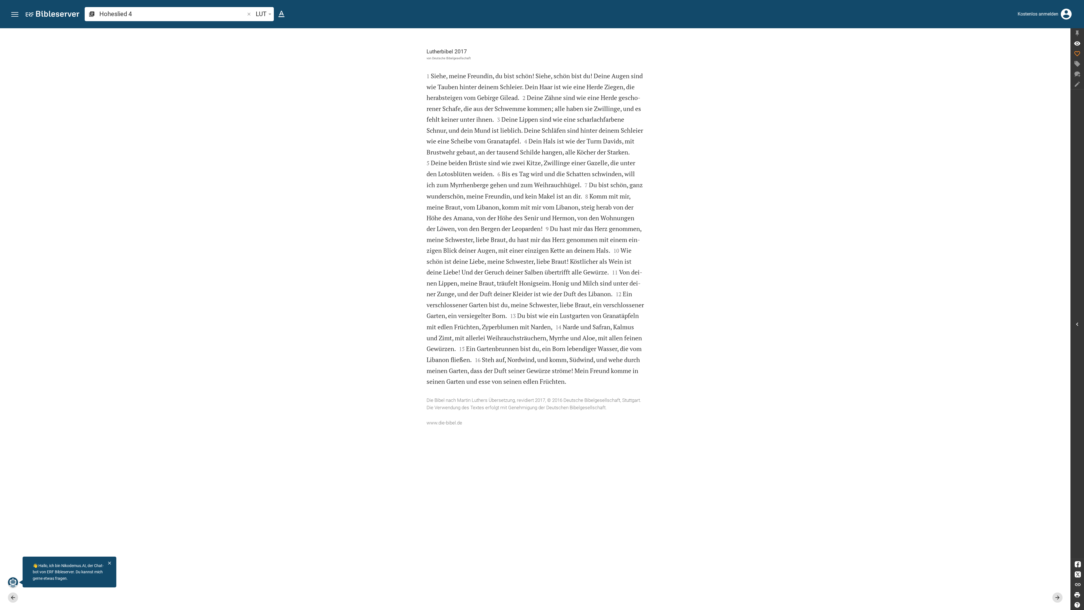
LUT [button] (261, 14)
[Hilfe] (1077, 605)
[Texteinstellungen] (281, 14)
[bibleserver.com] (52, 15)
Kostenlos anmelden (1038, 14)
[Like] (1077, 54)
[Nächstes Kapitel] (1057, 597)
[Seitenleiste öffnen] (1077, 324)
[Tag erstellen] (1077, 64)
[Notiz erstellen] (1077, 84)
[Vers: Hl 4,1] (1077, 43)
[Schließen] (109, 563)
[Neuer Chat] (1077, 74)
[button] (14, 14)
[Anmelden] (1066, 14)
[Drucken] (1077, 595)
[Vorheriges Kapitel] (13, 597)
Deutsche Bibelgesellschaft (451, 58)
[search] (172, 14)
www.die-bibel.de (444, 423)
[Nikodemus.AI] (13, 582)
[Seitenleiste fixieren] (1077, 33)
